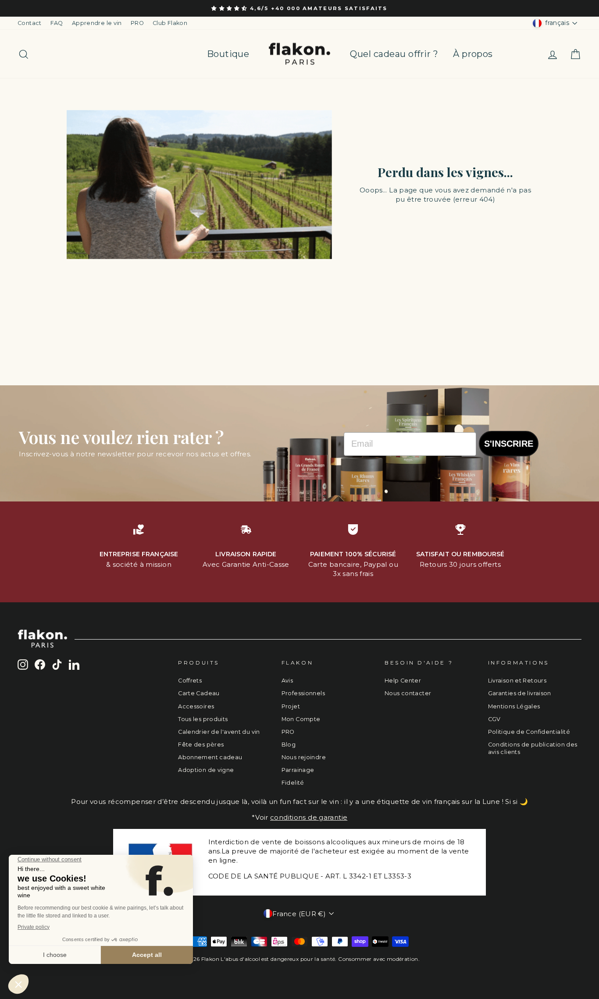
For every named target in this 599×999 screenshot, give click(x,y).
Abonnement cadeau (210, 757)
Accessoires (196, 706)
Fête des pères (201, 744)
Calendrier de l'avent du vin (219, 732)
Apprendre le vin (97, 23)
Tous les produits (203, 719)
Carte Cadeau (199, 693)
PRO (137, 23)
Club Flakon (170, 23)
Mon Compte (301, 719)
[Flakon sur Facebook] (40, 664)
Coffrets (190, 680)
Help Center (403, 680)
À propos (472, 54)
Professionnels (303, 693)
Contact (30, 23)
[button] (230, 8)
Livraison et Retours (517, 680)
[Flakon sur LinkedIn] (74, 664)
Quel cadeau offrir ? (394, 54)
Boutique (228, 54)
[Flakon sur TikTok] (57, 664)
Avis (287, 680)
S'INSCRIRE (508, 443)
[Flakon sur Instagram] (23, 664)
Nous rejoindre (304, 757)
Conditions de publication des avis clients (533, 748)
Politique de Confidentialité (529, 732)
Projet (291, 706)
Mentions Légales (514, 706)
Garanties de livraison (519, 693)
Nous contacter (408, 693)
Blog (289, 744)
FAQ (56, 23)
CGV (494, 719)
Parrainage (298, 770)
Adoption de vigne (206, 770)
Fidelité (293, 782)
